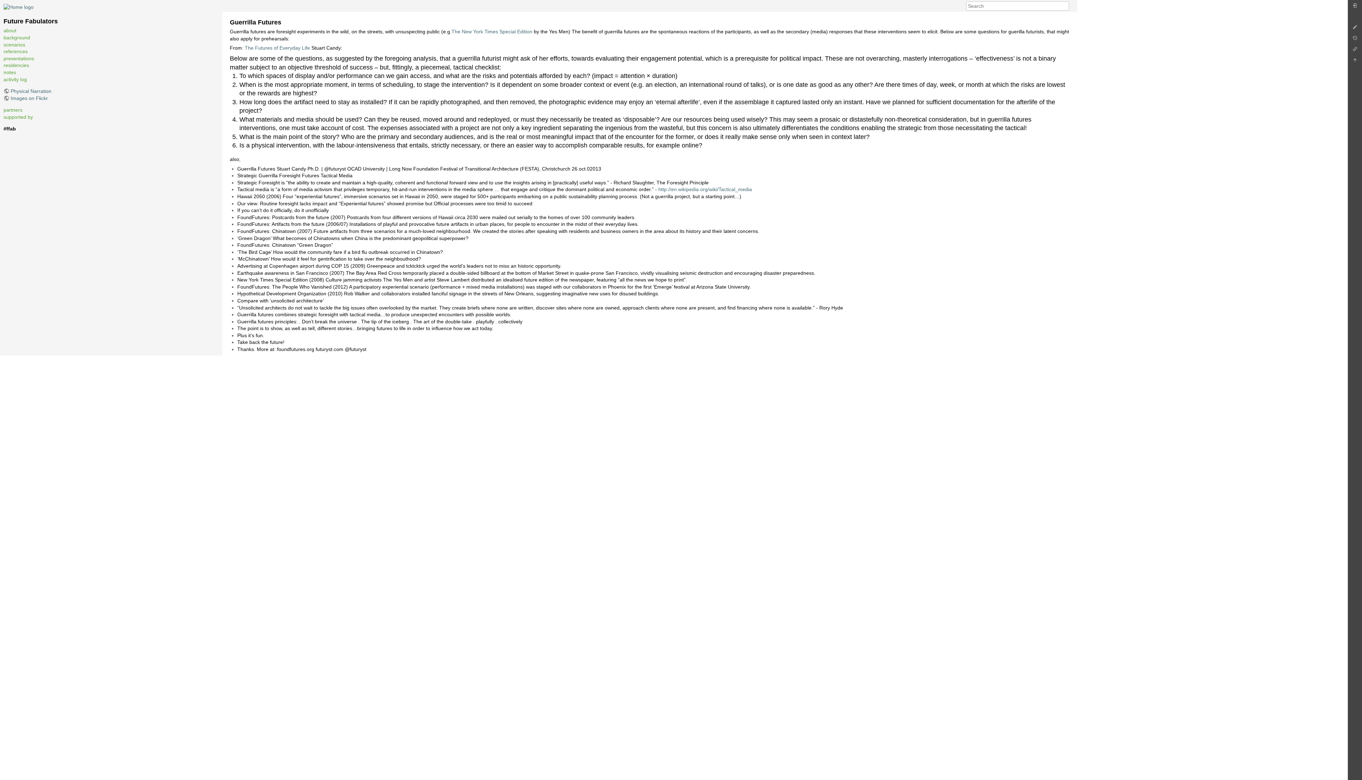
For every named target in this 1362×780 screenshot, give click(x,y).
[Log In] (1355, 7)
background (17, 37)
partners (13, 110)
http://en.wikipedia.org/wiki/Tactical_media (705, 189)
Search (1065, 6)
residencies (16, 65)
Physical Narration (31, 91)
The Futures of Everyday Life (277, 48)
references (16, 51)
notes (10, 72)
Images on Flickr (29, 98)
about (10, 30)
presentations (19, 58)
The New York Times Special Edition (492, 31)
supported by (18, 117)
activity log (15, 79)
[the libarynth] (19, 7)
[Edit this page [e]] (1355, 28)
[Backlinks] (1355, 50)
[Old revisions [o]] (1355, 39)
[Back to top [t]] (1355, 61)
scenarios (14, 45)
